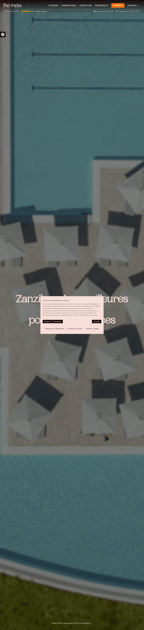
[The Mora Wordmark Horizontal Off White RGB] (12, 4)
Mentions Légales (92, 328)
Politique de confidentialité (54, 328)
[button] (2, 34)
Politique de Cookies (75, 328)
